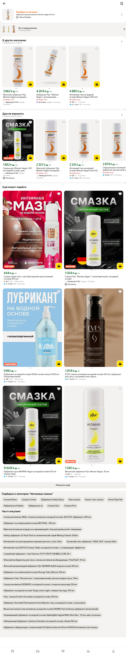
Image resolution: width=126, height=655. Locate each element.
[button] (4, 3)
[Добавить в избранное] (30, 49)
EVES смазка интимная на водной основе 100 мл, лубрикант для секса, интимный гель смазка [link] (93, 375)
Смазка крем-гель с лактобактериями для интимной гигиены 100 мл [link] (28, 277)
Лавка (37, 651)
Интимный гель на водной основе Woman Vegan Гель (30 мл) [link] (83, 169)
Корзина (88, 651)
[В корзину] (30, 84)
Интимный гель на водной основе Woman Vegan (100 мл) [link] (83, 96)
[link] (10, 499)
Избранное (63, 651)
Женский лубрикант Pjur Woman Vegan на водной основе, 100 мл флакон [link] (14, 96)
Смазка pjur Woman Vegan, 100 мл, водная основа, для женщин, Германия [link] (17, 169)
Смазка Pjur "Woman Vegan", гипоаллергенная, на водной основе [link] (91, 277)
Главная (12, 651)
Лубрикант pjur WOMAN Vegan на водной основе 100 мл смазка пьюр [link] (30, 472)
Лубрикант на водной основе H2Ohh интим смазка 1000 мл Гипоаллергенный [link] (31, 375)
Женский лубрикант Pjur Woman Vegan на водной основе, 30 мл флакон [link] (47, 169)
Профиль (113, 651)
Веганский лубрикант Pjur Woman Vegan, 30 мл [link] (87, 471)
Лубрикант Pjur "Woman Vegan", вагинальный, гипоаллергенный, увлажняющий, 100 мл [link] (47, 96)
